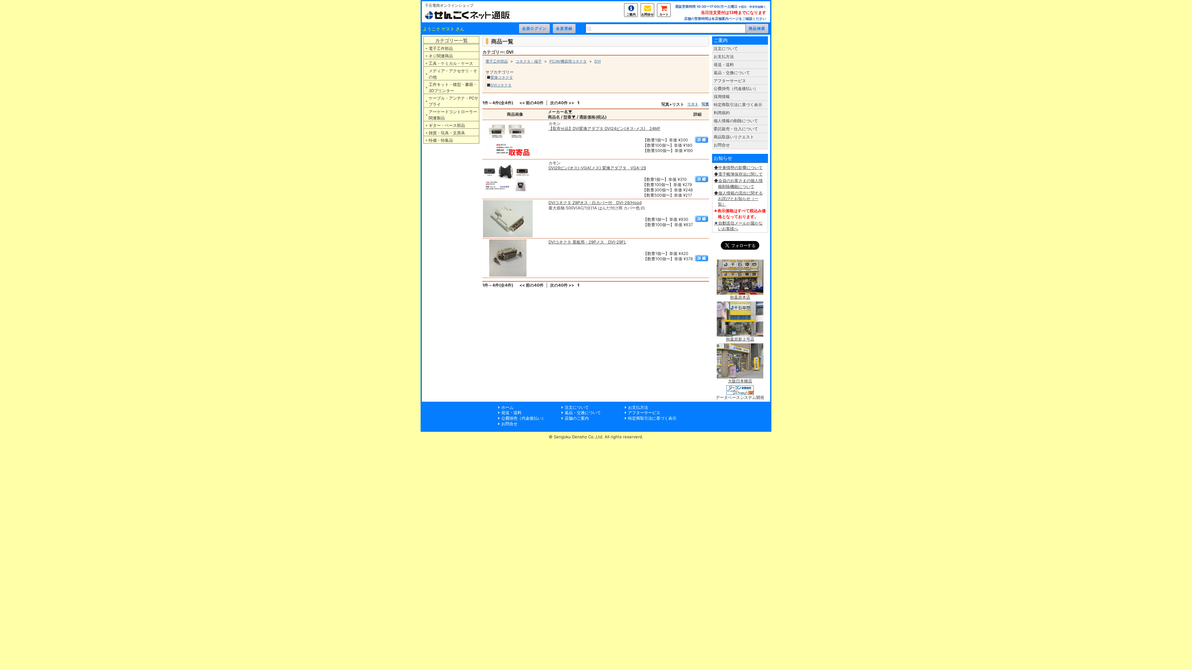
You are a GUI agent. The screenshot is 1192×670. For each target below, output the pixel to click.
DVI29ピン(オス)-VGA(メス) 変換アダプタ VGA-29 (597, 167)
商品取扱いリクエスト (734, 136)
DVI (597, 61)
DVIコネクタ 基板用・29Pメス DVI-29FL (587, 241)
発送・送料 (724, 64)
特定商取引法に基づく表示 (738, 104)
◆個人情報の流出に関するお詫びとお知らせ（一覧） (738, 198)
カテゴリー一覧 (451, 40)
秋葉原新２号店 (740, 339)
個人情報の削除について (736, 120)
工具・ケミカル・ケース (451, 63)
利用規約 (722, 112)
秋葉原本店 (740, 297)
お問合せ (647, 14)
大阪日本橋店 (740, 380)
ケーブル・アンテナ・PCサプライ (453, 101)
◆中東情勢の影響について (738, 167)
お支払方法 (724, 56)
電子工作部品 (441, 48)
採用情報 (722, 96)
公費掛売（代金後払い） (736, 88)
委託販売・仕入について (736, 128)
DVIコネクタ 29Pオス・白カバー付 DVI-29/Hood (595, 202)
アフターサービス (730, 80)
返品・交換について (732, 72)
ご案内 (631, 14)
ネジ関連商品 (441, 55)
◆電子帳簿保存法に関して (738, 174)
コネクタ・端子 (529, 61)
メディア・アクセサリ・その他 (453, 73)
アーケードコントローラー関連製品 (453, 114)
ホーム (507, 407)
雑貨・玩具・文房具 (447, 132)
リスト (692, 104)
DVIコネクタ (501, 85)
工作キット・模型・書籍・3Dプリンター (453, 87)
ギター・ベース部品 (447, 125)
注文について (726, 48)
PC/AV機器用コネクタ (568, 61)
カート (664, 14)
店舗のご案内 (577, 418)
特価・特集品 (441, 140)
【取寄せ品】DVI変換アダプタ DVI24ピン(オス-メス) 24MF (605, 128)
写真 (705, 104)
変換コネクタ (501, 77)
